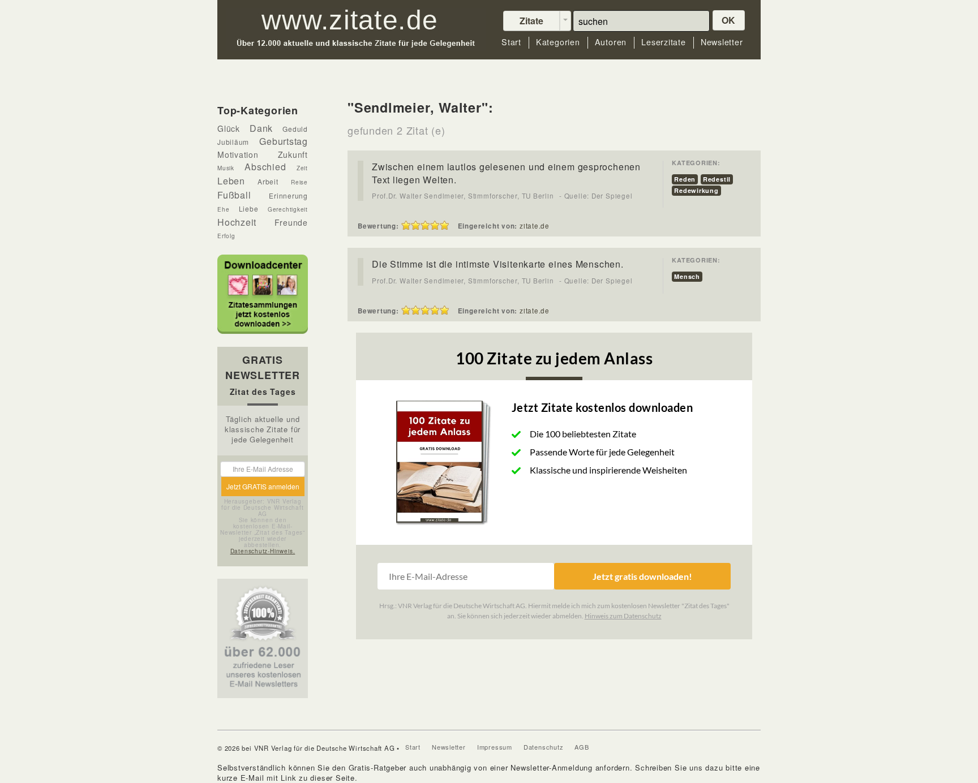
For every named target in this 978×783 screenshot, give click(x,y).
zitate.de (535, 225)
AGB (581, 746)
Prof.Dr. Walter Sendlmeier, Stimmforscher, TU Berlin (463, 195)
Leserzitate (663, 42)
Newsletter (722, 42)
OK (729, 20)
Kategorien (558, 42)
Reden (685, 179)
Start (511, 42)
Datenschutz (544, 746)
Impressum (494, 746)
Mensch (687, 276)
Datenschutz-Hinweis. (262, 551)
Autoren (611, 42)
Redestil (717, 179)
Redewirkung (696, 190)
